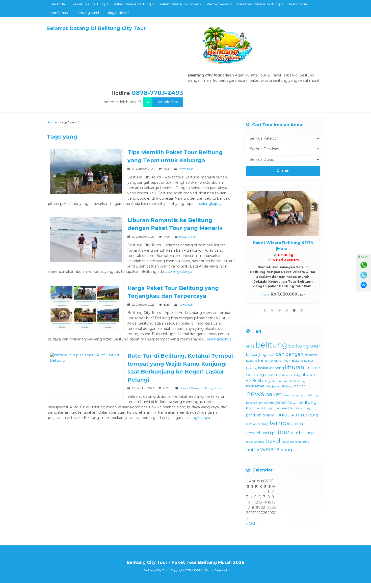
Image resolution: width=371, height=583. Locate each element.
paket (273, 394)
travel (273, 440)
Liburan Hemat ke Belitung (283, 375)
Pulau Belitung (305, 415)
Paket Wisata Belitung (132, 4)
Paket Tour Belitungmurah (263, 408)
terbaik (300, 423)
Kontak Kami (167, 102)
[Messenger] (363, 285)
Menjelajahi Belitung (279, 386)
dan (280, 354)
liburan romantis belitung (288, 381)
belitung (271, 344)
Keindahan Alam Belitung (286, 360)
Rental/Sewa (217, 4)
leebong (276, 368)
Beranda (57, 4)
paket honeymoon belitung (300, 395)
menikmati (255, 386)
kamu (263, 360)
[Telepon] (363, 275)
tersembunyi (257, 433)
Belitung (285, 255)
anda (250, 346)
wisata (270, 449)
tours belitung (255, 441)
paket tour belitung (295, 402)
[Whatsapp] (363, 265)
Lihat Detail (288, 213)
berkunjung (256, 354)
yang (286, 450)
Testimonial (298, 4)
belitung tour (304, 346)
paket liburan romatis (260, 403)
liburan (294, 367)
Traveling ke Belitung (295, 441)
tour (190, 169)
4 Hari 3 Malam (286, 260)
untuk (252, 449)
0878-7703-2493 (157, 92)
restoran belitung (257, 424)
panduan (253, 415)
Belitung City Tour (156, 570)
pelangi (268, 415)
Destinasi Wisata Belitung (258, 4)
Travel (192, 236)
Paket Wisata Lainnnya (179, 4)
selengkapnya (211, 203)
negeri (300, 386)
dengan (294, 354)
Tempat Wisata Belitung (197, 388)
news (182, 169)
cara (270, 354)
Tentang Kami (87, 13)
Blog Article (116, 13)
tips (273, 433)
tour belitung (302, 433)
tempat (281, 423)
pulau (283, 414)
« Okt (250, 523)
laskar (263, 368)
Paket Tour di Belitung (296, 408)
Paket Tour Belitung (88, 4)
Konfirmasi (59, 13)
